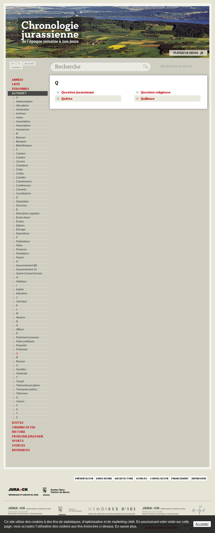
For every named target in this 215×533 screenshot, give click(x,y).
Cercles (20, 161)
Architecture (124, 478)
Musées (20, 317)
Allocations (22, 105)
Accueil (29, 63)
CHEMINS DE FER (23, 427)
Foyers (20, 257)
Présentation (84, 478)
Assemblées (23, 121)
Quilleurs (148, 98)
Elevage (21, 229)
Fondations (22, 253)
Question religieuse (156, 92)
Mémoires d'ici (112, 510)
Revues (20, 361)
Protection (22, 349)
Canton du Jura (24, 492)
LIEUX (16, 84)
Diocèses (21, 205)
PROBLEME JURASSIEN (27, 436)
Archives (21, 113)
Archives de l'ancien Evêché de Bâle (197, 510)
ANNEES (17, 80)
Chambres (22, 165)
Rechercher (145, 66)
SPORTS (18, 441)
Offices (20, 329)
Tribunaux (22, 393)
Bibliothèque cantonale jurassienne (164, 510)
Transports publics (26, 389)
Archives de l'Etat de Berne (70, 510)
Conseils (21, 189)
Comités (21, 177)
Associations (23, 125)
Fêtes (19, 245)
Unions (20, 401)
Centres (20, 157)
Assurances (23, 129)
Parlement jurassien (27, 337)
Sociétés (21, 369)
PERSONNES (20, 89)
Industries (21, 293)
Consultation (159, 478)
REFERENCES (21, 450)
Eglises (20, 225)
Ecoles (20, 221)
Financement (180, 478)
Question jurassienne (77, 92)
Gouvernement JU (26, 269)
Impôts (20, 289)
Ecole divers (23, 217)
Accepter (202, 524)
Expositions (22, 233)
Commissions (24, 181)
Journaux (21, 301)
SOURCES (18, 445)
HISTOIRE (18, 432)
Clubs (19, 169)
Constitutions (23, 193)
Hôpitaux (21, 281)
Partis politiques (25, 341)
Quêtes (66, 98)
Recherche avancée (177, 66)
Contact (16, 67)
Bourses (21, 137)
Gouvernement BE (26, 265)
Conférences (23, 185)
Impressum (198, 478)
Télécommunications (28, 385)
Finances (21, 249)
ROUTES (18, 423)
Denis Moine (104, 478)
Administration (24, 101)
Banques (21, 141)
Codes (20, 173)
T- (19, 63)
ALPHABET (19, 93)
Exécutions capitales (28, 213)
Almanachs (22, 109)
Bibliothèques (24, 145)
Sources (141, 478)
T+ (12, 63)
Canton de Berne (56, 492)
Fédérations (23, 241)
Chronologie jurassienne (49, 31)
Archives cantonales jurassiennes (31, 510)
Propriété (21, 345)
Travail (20, 381)
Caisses (20, 153)
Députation (22, 201)
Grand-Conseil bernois (29, 273)
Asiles (19, 117)
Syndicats (21, 373)
